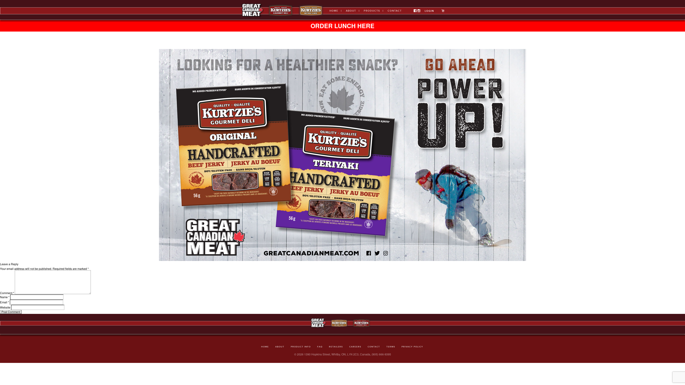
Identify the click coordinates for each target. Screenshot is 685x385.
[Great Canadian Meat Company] (252, 10)
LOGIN (429, 10)
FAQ (320, 346)
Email (4, 302)
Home (333, 10)
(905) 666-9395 (381, 354)
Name (4, 297)
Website (5, 307)
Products (372, 10)
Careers (355, 346)
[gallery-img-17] (342, 155)
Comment (7, 293)
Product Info (301, 346)
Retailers (336, 346)
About (351, 10)
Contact (395, 10)
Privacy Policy (412, 346)
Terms (390, 346)
